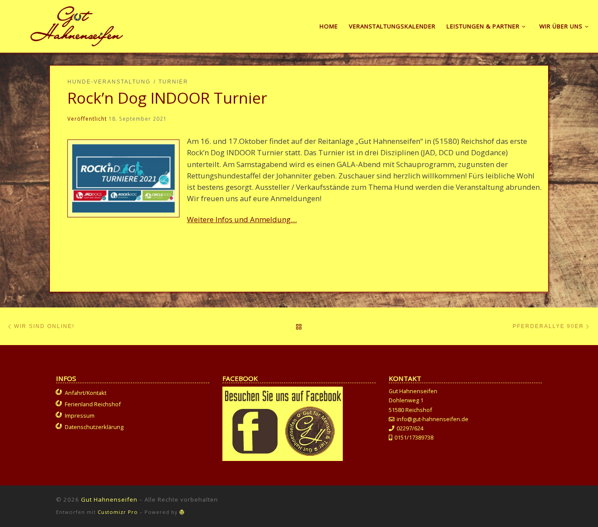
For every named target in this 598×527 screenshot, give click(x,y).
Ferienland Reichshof (93, 404)
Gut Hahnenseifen (109, 499)
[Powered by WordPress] (182, 512)
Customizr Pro (118, 512)
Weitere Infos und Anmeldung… (242, 219)
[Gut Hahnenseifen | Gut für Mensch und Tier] (76, 24)
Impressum (80, 415)
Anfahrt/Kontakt (85, 393)
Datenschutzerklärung (94, 427)
